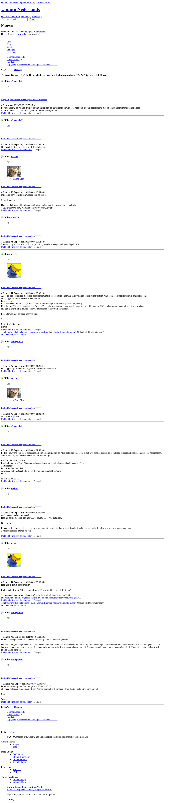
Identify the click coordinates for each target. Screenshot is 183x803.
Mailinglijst (26, 16)
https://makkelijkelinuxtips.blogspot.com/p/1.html (27, 332)
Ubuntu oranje (19, 779)
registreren (40, 31)
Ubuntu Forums (20, 759)
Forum (17, 16)
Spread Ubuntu (19, 762)
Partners (47, 2)
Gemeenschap (28, 2)
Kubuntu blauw (20, 782)
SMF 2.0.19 (13, 789)
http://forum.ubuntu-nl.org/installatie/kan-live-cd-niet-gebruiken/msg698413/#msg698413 (41, 597)
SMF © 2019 (26, 789)
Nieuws (39, 2)
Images (16, 744)
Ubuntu (4, 2)
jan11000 (15, 217)
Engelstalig (37, 16)
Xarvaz (14, 156)
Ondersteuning (15, 2)
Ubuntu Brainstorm (21, 757)
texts (15, 747)
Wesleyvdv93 (17, 81)
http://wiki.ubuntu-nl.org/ (64, 332)
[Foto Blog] (18, 179)
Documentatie (7, 16)
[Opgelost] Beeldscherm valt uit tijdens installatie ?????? (24, 100)
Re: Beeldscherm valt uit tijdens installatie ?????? (21, 139)
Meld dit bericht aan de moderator (16, 113)
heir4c (14, 254)
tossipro (14, 488)
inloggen (29, 31)
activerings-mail (17, 34)
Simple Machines (43, 789)
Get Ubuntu (18, 754)
